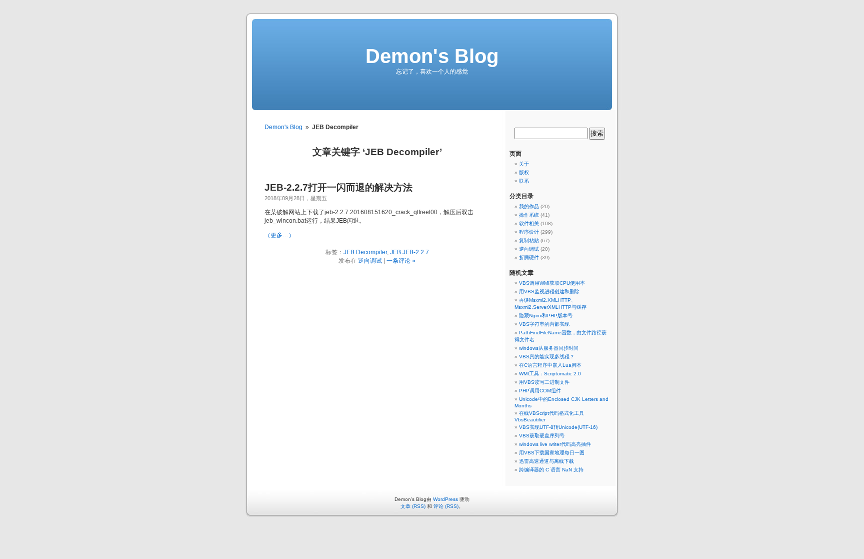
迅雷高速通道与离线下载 (546, 461)
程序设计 (529, 232)
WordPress (445, 499)
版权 (524, 172)
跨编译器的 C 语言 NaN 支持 (551, 469)
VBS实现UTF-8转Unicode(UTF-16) (558, 427)
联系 (524, 181)
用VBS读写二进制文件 (544, 382)
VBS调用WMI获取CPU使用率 (552, 283)
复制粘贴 (529, 240)
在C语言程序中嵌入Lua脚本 (550, 365)
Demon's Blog (432, 56)
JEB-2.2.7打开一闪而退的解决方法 (338, 187)
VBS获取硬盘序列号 (541, 435)
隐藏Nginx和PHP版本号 (545, 315)
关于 (524, 164)
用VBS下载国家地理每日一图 (551, 452)
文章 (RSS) (413, 506)
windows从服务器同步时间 (548, 348)
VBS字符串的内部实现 (544, 324)
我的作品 (529, 206)
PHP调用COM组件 (540, 390)
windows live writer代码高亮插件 (555, 444)
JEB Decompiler (365, 252)
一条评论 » (401, 260)
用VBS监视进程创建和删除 (549, 291)
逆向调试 (370, 260)
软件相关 (529, 223)
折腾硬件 (529, 257)
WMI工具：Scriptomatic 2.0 (550, 373)
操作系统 (529, 215)
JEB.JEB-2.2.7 (409, 252)
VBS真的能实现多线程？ (546, 356)
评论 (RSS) (446, 506)
